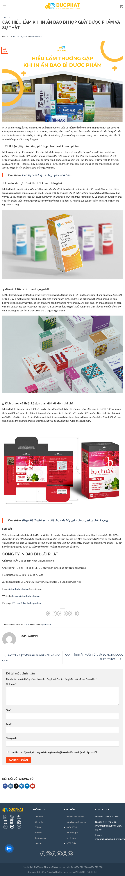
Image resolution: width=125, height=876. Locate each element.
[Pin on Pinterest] (70, 613)
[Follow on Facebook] (5, 786)
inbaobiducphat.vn (19, 588)
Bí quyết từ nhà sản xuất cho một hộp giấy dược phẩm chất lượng (64, 520)
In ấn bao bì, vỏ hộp (75, 816)
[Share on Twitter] (59, 613)
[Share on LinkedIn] (76, 613)
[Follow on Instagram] (10, 786)
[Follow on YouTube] (32, 786)
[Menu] (4, 6)
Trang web (11, 738)
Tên (8, 710)
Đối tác (38, 827)
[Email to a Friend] (65, 613)
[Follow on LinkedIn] (27, 786)
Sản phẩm (39, 822)
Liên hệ (38, 843)
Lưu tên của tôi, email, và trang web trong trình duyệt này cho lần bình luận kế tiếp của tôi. (54, 752)
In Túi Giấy (71, 843)
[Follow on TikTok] (16, 786)
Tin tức (6, 18)
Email (9, 724)
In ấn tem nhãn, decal (76, 822)
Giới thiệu (39, 816)
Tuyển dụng (40, 838)
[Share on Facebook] (54, 613)
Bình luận (11, 684)
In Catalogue (72, 832)
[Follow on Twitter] (21, 786)
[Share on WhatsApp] (48, 613)
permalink (46, 624)
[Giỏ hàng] (121, 6)
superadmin (36, 37)
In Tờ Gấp (71, 838)
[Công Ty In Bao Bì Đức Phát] (62, 6)
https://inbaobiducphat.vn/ (26, 595)
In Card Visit (72, 827)
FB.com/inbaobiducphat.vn (26, 603)
